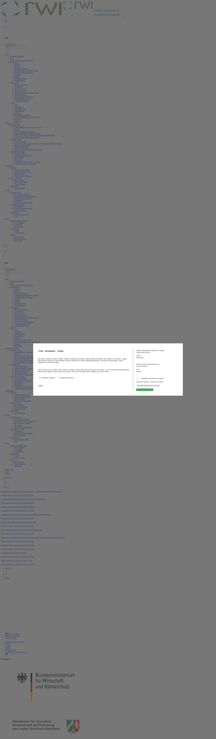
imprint (138, 371)
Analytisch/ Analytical (67, 378)
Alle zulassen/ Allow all (144, 390)
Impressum (139, 357)
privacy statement (141, 366)
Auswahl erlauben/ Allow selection (148, 385)
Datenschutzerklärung (143, 352)
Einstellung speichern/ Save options (152, 378)
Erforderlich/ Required (48, 378)
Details (41, 386)
